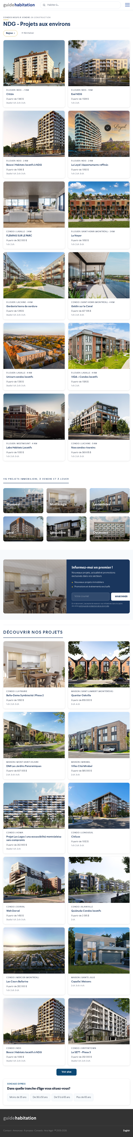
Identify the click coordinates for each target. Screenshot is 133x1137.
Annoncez (18, 1131)
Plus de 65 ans (83, 1097)
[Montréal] (23, 500)
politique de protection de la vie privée (94, 606)
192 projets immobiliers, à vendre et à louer (36, 479)
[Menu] (127, 5)
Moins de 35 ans (18, 1097)
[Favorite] (59, 45)
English (126, 1131)
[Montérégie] (67, 500)
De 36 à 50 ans (40, 1097)
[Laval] (23, 529)
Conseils (38, 1131)
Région (10, 33)
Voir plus (66, 1072)
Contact (7, 1131)
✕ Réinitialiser (27, 33)
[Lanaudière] (67, 529)
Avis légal (48, 1131)
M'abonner (121, 596)
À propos (28, 1131)
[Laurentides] (110, 500)
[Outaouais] (110, 529)
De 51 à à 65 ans (62, 1097)
